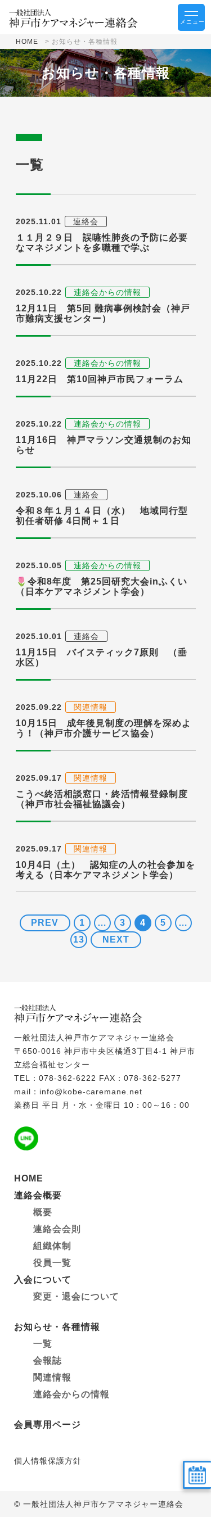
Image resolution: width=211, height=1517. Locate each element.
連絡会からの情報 (71, 1394)
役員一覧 (52, 1262)
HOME (27, 42)
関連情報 (52, 1377)
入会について (42, 1279)
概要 (42, 1212)
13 (78, 939)
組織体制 (52, 1246)
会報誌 (47, 1360)
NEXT (115, 939)
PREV (45, 922)
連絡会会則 (57, 1229)
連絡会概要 (38, 1195)
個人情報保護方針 (48, 1460)
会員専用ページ (47, 1424)
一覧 (42, 1343)
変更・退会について (76, 1296)
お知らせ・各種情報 (57, 1327)
